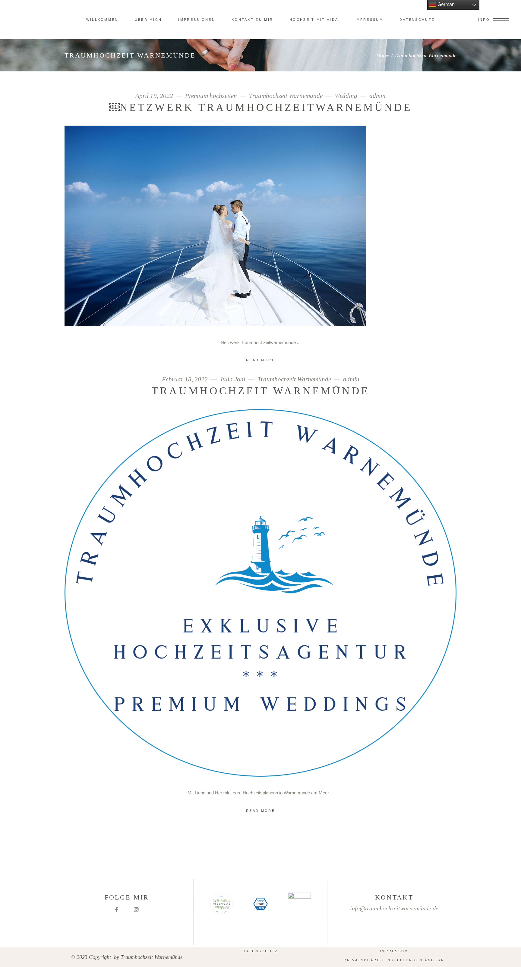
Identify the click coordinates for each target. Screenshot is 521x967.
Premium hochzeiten (211, 95)
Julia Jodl (232, 379)
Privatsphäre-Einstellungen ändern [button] (394, 960)
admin (377, 95)
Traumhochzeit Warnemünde (286, 95)
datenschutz (260, 951)
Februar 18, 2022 (185, 379)
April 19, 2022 (155, 95)
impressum (394, 951)
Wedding (346, 95)
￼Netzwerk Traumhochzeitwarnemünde (260, 107)
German (445, 4)
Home (382, 55)
